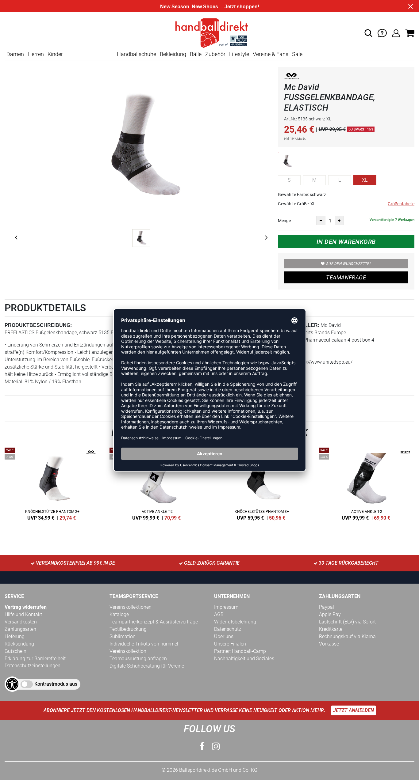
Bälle (196, 54)
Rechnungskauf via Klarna (347, 636)
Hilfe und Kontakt (23, 614)
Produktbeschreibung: (38, 325)
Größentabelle (401, 204)
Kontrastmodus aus (55, 684)
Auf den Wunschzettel (348, 264)
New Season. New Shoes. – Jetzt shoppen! (209, 6)
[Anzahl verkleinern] (320, 220)
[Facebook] (202, 746)
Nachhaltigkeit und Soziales (244, 658)
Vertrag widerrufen (26, 607)
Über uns (223, 636)
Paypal (326, 607)
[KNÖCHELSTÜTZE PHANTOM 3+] (262, 483)
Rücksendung (19, 644)
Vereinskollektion (128, 651)
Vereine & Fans (270, 54)
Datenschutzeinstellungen (32, 665)
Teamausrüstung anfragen (138, 658)
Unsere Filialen (230, 644)
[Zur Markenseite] (291, 77)
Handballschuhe (136, 54)
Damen (15, 54)
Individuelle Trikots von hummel (144, 644)
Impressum (226, 607)
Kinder (55, 54)
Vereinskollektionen (131, 607)
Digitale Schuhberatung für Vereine (147, 666)
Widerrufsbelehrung (235, 622)
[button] (368, 33)
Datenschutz (227, 629)
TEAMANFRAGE (346, 277)
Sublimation (123, 636)
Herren (36, 54)
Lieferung (15, 636)
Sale (297, 54)
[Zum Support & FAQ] (382, 33)
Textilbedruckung (128, 629)
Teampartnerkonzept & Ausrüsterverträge (154, 622)
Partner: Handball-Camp (240, 651)
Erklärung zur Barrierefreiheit (35, 658)
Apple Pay (330, 614)
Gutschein (15, 651)
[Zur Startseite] (209, 33)
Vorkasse (329, 644)
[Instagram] (216, 746)
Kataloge (119, 614)
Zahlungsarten (20, 629)
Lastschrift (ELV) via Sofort (347, 622)
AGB (219, 614)
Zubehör (215, 54)
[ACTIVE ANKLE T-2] (157, 483)
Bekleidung (173, 54)
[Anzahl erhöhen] (339, 220)
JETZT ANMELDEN (353, 710)
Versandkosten (21, 622)
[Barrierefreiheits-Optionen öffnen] (12, 684)
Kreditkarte (330, 629)
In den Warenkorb (346, 241)
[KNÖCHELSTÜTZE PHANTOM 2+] (52, 483)
